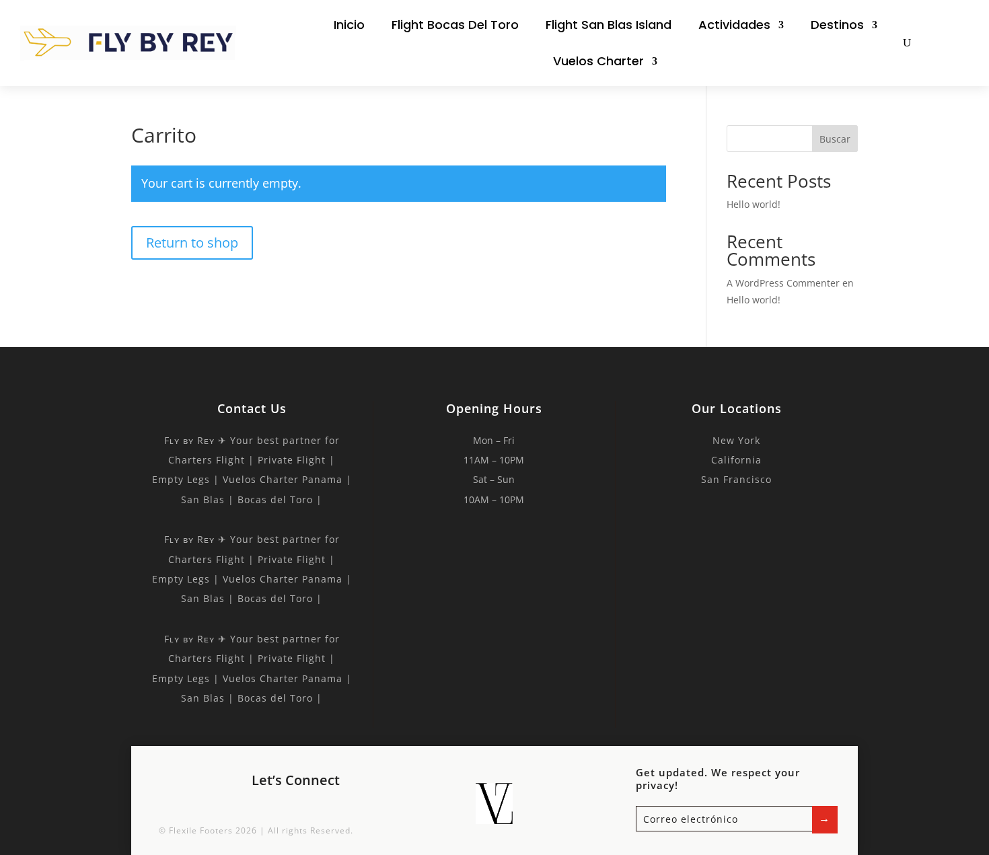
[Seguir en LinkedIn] (311, 808)
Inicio (349, 24)
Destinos (837, 24)
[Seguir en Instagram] (341, 808)
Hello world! (753, 204)
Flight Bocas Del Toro (455, 24)
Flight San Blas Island (608, 24)
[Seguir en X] (282, 808)
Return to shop (192, 242)
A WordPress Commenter (783, 282)
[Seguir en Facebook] (252, 808)
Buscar (834, 139)
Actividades (734, 24)
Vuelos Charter (598, 60)
